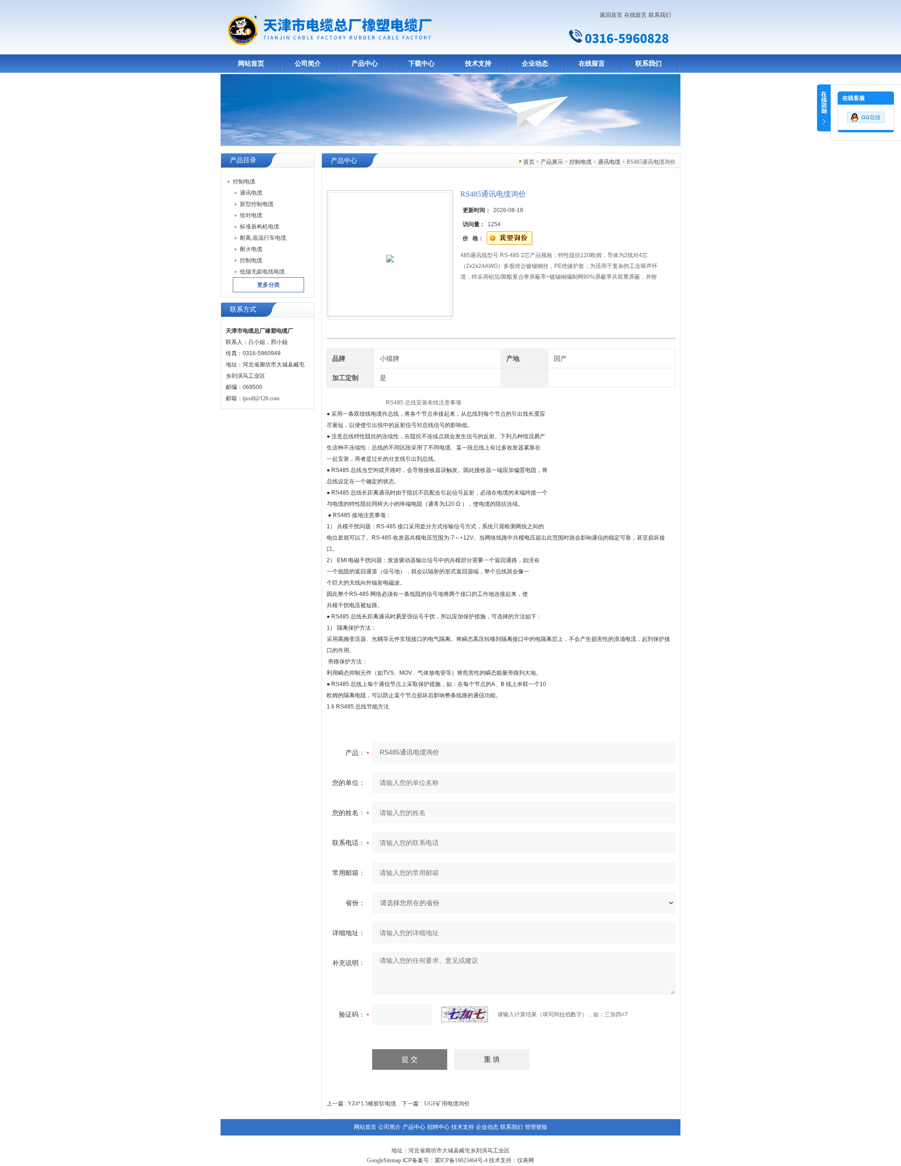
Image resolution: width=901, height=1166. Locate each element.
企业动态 (535, 63)
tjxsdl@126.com (261, 398)
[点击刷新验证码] (464, 1014)
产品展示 (552, 162)
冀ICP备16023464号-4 (461, 1160)
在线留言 (635, 15)
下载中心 (421, 63)
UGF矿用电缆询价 (447, 1103)
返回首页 (611, 15)
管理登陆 (536, 1127)
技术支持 (478, 63)
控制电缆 (580, 162)
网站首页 (251, 63)
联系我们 (660, 15)
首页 (528, 162)
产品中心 (364, 63)
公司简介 (308, 63)
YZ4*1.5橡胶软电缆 (372, 1103)
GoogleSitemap (384, 1160)
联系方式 (243, 309)
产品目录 (243, 160)
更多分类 (268, 285)
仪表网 (525, 1160)
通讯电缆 (609, 162)
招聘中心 (438, 1127)
